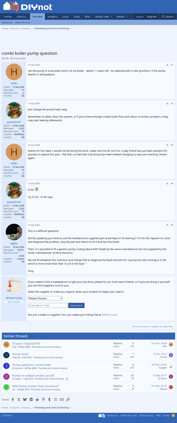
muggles (163, 367)
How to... (22, 16)
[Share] (167, 65)
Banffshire (19, 134)
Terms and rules (128, 415)
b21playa (16, 378)
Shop (77, 16)
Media (120, 16)
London (20, 258)
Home (8, 16)
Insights (52, 16)
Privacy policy (146, 415)
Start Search (76, 305)
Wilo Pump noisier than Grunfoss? (35, 386)
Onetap (163, 356)
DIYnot (8, 415)
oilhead (163, 389)
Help (158, 415)
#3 (172, 145)
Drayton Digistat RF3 (26, 343)
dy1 (14, 389)
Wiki (87, 16)
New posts (7, 22)
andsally (16, 357)
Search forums (22, 22)
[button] (111, 16)
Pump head (20, 354)
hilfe (6, 58)
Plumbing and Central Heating (46, 346)
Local (65, 16)
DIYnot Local (109, 314)
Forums (37, 16)
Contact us (112, 415)
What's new (102, 16)
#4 (172, 183)
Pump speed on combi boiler (31, 365)
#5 (172, 225)
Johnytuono (17, 368)
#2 (172, 103)
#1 (172, 64)
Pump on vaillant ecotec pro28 (33, 375)
